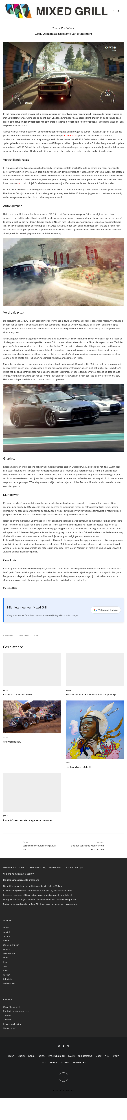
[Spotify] (68, 1045)
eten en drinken (11, 945)
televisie (7, 979)
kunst (68, 762)
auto (19, 183)
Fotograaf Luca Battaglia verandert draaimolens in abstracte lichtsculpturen (39, 899)
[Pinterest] (63, 1045)
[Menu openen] (122, 11)
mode (6, 957)
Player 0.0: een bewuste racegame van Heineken (27, 820)
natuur (6, 975)
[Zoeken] (118, 11)
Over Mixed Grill (11, 1007)
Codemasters (71, 135)
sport (6, 966)
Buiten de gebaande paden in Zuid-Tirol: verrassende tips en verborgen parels (40, 904)
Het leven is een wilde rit (78, 767)
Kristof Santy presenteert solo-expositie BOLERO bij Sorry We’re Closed (37, 890)
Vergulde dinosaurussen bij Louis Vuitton (39, 846)
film (5, 962)
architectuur (9, 953)
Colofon (7, 1015)
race (36, 636)
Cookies (7, 1019)
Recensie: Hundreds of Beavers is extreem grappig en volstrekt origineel (37, 895)
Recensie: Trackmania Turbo (17, 694)
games (57, 28)
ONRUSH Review (12, 741)
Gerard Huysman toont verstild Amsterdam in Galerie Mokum (32, 886)
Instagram (19, 873)
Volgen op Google (108, 610)
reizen (6, 940)
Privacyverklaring (12, 1024)
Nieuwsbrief (9, 1028)
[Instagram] (59, 1045)
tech (5, 970)
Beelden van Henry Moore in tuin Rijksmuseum (87, 846)
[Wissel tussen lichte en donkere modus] (113, 11)
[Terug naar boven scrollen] (63, 1077)
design (6, 936)
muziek (6, 932)
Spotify (30, 873)
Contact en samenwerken (16, 1011)
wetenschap (9, 983)
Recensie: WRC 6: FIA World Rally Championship (91, 694)
